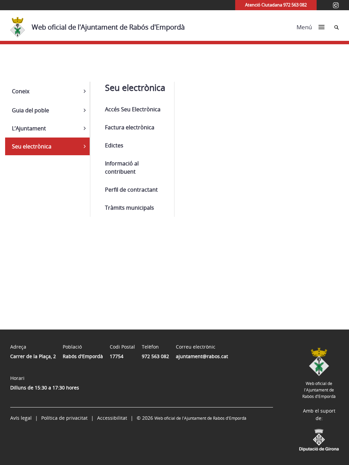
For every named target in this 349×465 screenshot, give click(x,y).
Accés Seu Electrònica (133, 109)
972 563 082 (155, 356)
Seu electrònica (31, 146)
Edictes (114, 145)
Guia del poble (30, 110)
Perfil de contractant (131, 189)
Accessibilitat (112, 418)
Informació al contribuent (122, 167)
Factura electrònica (129, 127)
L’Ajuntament (29, 128)
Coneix (20, 91)
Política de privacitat (64, 418)
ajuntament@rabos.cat (202, 356)
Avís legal (21, 418)
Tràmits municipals (129, 207)
